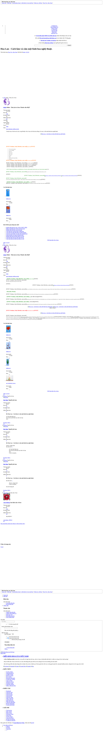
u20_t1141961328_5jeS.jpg (10, 383)
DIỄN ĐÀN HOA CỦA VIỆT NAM (16, 656)
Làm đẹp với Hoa (10, 684)
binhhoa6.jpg (8, 368)
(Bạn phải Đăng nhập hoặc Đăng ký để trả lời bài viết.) (13, 523)
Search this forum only (14, 638)
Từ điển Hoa (54, 25)
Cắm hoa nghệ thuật (10, 702)
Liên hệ (8, 726)
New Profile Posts (10, 617)
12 (6, 406)
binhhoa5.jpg (8, 351)
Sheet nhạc (54, 32)
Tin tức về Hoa (9, 671)
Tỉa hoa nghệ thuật (10, 704)
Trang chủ (5, 595)
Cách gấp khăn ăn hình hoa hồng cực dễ (15, 238)
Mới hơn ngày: (5, 632)
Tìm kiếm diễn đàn (10, 603)
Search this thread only (14, 636)
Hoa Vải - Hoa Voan (12, 52)
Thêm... (6, 648)
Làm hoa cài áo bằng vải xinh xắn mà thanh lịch (16, 233)
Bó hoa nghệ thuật (10, 703)
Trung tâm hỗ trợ (10, 673)
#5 (3, 491)
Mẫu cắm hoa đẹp (10, 701)
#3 (3, 424)
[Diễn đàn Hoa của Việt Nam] (7, 652)
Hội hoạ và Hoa (9, 675)
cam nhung (5, 520)
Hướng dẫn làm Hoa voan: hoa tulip (14, 230)
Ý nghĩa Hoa (54, 29)
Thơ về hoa (8, 715)
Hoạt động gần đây (10, 616)
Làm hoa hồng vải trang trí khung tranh (15, 235)
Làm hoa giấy (9, 693)
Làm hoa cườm (9, 697)
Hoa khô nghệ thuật (10, 678)
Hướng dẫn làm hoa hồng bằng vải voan (15, 236)
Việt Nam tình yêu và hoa (53, 240)
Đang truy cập (9, 614)
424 (7, 509)
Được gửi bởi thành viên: (7, 626)
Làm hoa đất (9, 696)
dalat (24, 52)
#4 (3, 459)
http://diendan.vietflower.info (12, 129)
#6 (3, 521)
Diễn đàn (5, 596)
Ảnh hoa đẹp (9, 710)
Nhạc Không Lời (54, 27)
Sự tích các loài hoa (10, 719)
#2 (3, 394)
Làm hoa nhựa (9, 694)
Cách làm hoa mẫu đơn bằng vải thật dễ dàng (16, 232)
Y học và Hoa (9, 680)
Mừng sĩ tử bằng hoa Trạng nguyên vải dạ (15, 228)
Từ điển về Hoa (9, 674)
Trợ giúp (8, 727)
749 (7, 114)
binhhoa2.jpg (8, 215)
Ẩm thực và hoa (9, 683)
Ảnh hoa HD (54, 30)
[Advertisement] (51, 14)
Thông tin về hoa (10, 681)
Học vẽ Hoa (9, 676)
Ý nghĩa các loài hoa (10, 720)
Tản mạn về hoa (9, 714)
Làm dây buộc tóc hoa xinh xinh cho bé (15, 237)
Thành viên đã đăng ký (11, 613)
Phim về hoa (9, 712)
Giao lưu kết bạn (10, 718)
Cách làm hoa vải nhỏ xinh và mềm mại (15, 231)
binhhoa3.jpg (8, 334)
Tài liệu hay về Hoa (10, 679)
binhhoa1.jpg (8, 198)
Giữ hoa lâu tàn (9, 699)
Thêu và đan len (9, 698)
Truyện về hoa (9, 716)
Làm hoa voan (9, 692)
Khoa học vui (54, 33)
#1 (3, 243)
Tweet (2, 546)
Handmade (8, 691)
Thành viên (5, 605)
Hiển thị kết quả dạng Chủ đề (18, 639)
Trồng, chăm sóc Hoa (11, 685)
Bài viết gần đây (9, 604)
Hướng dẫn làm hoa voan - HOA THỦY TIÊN (16, 227)
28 (6, 119)
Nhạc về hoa (9, 711)
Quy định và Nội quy (8, 725)
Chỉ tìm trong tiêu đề (13, 624)
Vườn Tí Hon (54, 28)
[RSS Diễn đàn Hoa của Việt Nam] (32, 666)
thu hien (5, 422)
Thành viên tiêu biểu (10, 612)
